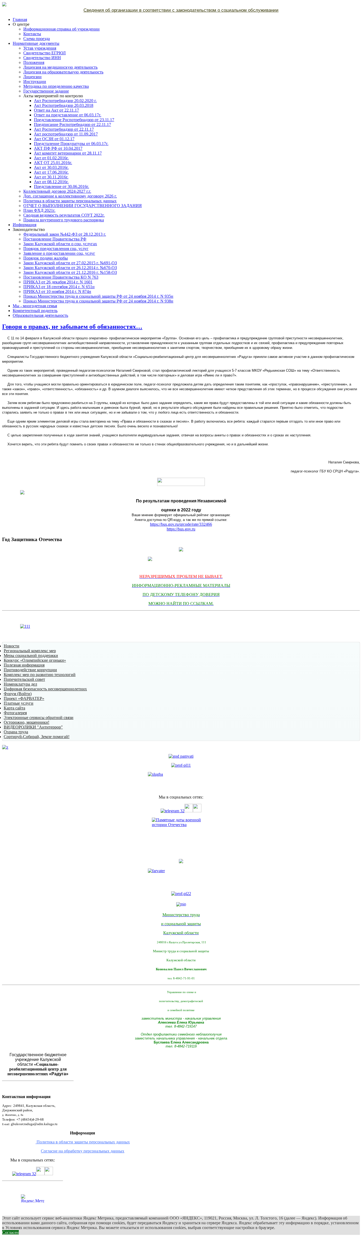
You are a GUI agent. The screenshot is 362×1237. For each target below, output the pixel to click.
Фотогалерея (15, 712)
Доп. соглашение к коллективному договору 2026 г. (70, 196)
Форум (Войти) (18, 693)
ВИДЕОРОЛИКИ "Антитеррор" (33, 727)
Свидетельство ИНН (42, 57)
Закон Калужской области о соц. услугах (60, 244)
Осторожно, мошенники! (26, 722)
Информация (24, 224)
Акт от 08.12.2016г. (51, 181)
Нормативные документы (36, 43)
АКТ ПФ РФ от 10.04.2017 (58, 148)
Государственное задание (46, 91)
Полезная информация (24, 665)
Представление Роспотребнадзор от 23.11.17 (74, 119)
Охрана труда (16, 732)
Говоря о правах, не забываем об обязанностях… (72, 326)
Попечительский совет (24, 679)
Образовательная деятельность (40, 315)
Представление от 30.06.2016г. (61, 186)
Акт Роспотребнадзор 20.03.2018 (63, 105)
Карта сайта (14, 708)
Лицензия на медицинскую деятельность (60, 67)
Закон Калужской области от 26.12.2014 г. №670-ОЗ (70, 267)
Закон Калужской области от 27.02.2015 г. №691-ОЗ (70, 263)
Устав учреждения (39, 48)
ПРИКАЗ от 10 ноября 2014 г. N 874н (57, 291)
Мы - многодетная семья (35, 306)
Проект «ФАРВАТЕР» (24, 698)
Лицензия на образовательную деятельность (63, 72)
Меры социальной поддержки (31, 655)
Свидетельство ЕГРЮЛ (44, 53)
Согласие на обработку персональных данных (82, 1151)
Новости (11, 646)
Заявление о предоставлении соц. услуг (59, 253)
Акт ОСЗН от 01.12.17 (54, 139)
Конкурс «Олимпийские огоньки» (35, 660)
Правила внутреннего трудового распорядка (63, 220)
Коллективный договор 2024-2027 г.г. (57, 191)
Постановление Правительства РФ (54, 239)
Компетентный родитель (35, 310)
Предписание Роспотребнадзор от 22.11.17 (72, 124)
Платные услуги (18, 703)
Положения (33, 62)
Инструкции (34, 81)
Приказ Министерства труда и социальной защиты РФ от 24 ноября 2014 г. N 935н (98, 296)
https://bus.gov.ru (181, 529)
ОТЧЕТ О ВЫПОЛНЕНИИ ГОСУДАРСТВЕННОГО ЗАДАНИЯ (82, 205)
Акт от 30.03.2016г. (51, 167)
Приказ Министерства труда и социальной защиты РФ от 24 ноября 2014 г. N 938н (98, 301)
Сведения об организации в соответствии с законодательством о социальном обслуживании (181, 10)
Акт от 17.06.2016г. (51, 172)
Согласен (10, 1232)
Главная (20, 19)
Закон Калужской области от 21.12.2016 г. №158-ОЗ (70, 272)
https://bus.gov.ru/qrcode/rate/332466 (181, 524)
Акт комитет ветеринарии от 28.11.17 (68, 153)
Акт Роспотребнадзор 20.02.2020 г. (65, 100)
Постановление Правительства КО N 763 (60, 277)
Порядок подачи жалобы (45, 258)
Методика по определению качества (56, 86)
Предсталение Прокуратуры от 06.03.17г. (71, 143)
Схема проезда (36, 38)
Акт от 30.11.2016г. (51, 177)
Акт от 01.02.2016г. (51, 158)
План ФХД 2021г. (39, 210)
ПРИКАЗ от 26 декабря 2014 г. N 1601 (57, 282)
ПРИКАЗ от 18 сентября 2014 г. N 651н (59, 286)
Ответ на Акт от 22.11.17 (56, 110)
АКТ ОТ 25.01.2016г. (53, 162)
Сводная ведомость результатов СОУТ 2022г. (64, 215)
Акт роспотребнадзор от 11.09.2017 (66, 134)
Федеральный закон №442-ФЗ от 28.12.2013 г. (64, 234)
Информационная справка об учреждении (61, 29)
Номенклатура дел (20, 684)
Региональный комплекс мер (30, 650)
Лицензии (32, 76)
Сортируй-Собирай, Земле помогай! (36, 736)
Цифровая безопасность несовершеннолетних (45, 689)
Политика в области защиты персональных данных (70, 201)
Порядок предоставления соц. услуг (56, 248)
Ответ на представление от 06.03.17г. (67, 115)
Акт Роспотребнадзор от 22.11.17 (64, 129)
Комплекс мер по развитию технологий (40, 674)
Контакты (32, 34)
